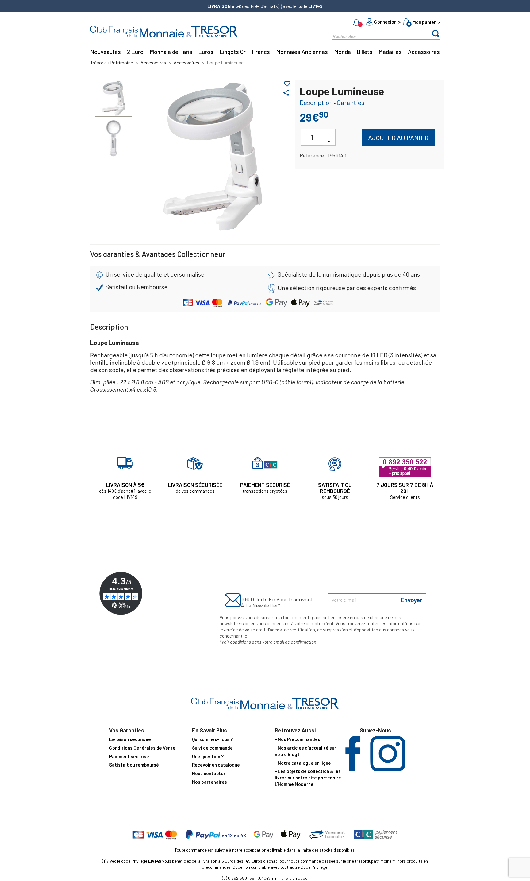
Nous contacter (208, 773)
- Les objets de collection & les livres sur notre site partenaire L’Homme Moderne (308, 777)
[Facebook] (353, 769)
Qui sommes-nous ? (212, 739)
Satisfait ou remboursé (134, 764)
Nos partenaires (209, 782)
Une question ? (208, 756)
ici (246, 635)
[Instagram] (387, 769)
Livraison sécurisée (130, 739)
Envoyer (411, 600)
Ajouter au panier (398, 138)
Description (316, 102)
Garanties (350, 102)
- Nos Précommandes (297, 739)
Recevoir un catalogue (216, 764)
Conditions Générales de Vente (142, 748)
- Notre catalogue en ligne (303, 763)
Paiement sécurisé (129, 756)
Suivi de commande (212, 748)
